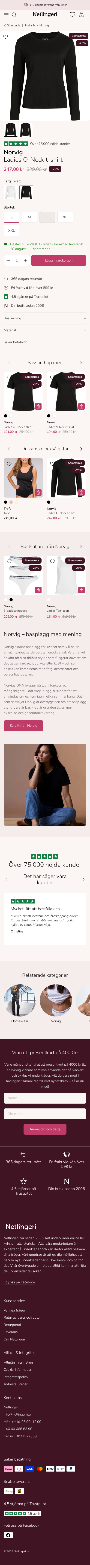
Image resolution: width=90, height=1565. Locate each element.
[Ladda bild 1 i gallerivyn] (45, 76)
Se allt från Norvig (23, 725)
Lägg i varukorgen (58, 260)
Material (10, 330)
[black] (26, 192)
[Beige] (11, 502)
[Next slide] (83, 879)
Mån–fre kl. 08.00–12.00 (22, 1421)
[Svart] (5, 416)
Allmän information (18, 1362)
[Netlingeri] (45, 14)
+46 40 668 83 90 (18, 1429)
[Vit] (11, 416)
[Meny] (6, 14)
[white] (11, 192)
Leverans (11, 1332)
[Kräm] (16, 502)
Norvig (44, 25)
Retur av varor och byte (21, 1317)
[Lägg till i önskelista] (5, 36)
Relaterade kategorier (45, 975)
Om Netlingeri (14, 1339)
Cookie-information (18, 1369)
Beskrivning (12, 318)
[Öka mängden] (25, 260)
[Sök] (16, 15)
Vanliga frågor (14, 1310)
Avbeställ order (15, 1384)
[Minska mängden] (8, 260)
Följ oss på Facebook (19, 1282)
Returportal (12, 1325)
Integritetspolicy (16, 1377)
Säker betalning (15, 342)
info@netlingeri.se (17, 1414)
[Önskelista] (73, 14)
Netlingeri (11, 1407)
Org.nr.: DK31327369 (20, 1436)
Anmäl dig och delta (45, 1129)
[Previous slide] (6, 879)
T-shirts (30, 25)
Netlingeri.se (21, 1551)
